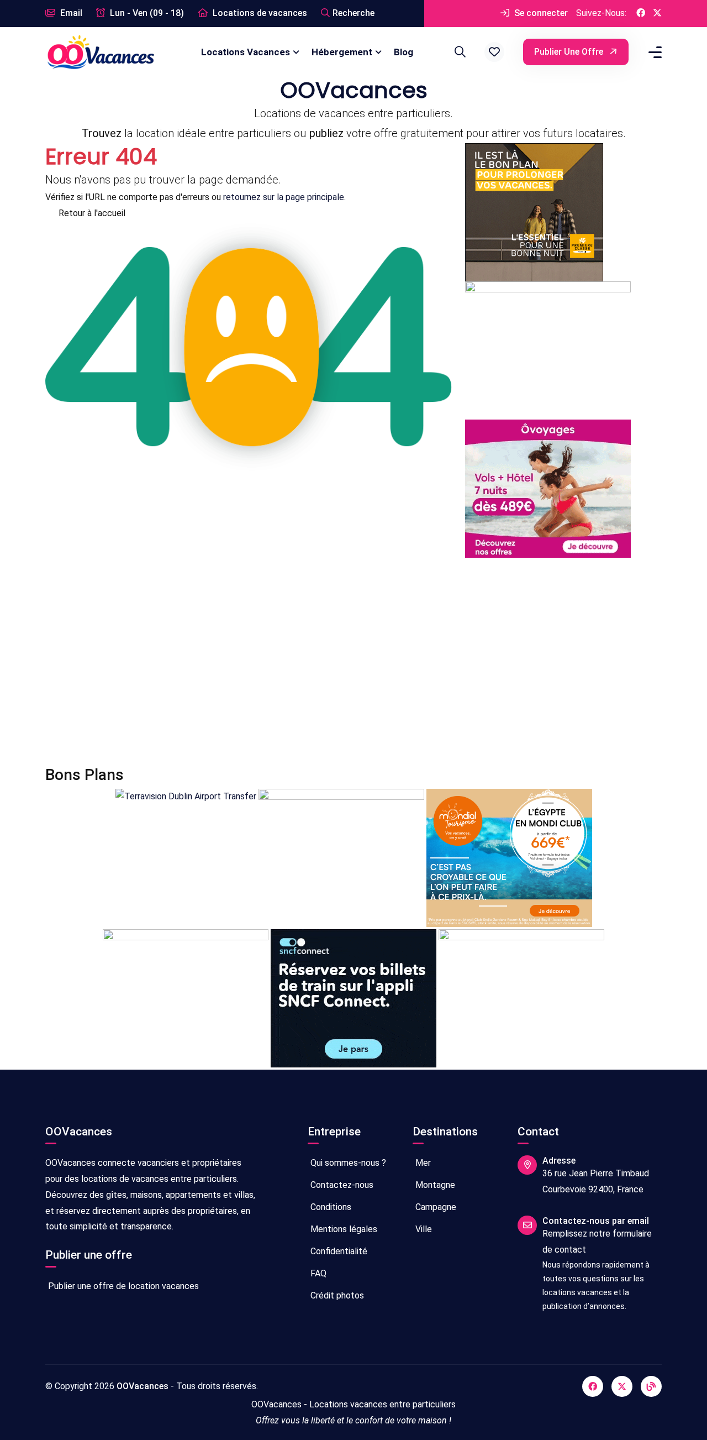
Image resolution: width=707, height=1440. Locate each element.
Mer (422, 1163)
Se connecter (540, 13)
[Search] (458, 51)
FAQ (317, 1273)
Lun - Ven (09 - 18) (146, 13)
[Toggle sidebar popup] (653, 52)
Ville (422, 1229)
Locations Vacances (245, 51)
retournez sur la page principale (283, 197)
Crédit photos (336, 1295)
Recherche (353, 13)
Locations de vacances (258, 13)
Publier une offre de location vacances (122, 1286)
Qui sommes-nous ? (347, 1163)
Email (70, 13)
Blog (403, 51)
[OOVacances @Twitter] (657, 14)
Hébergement (342, 51)
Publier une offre (569, 51)
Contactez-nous (340, 1185)
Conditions (329, 1207)
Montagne (434, 1185)
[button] (494, 52)
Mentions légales (342, 1229)
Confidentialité (337, 1251)
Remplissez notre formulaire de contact (597, 1241)
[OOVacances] (100, 51)
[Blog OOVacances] (651, 1386)
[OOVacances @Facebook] (640, 14)
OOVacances (142, 1386)
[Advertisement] (353, 661)
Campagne (434, 1207)
